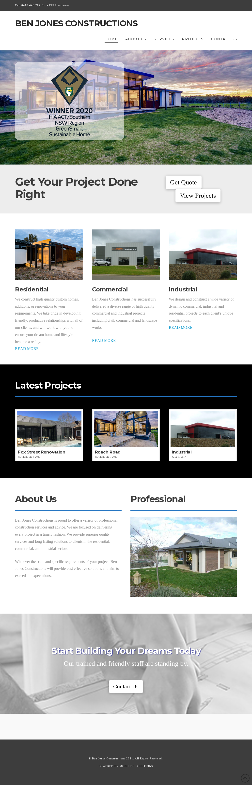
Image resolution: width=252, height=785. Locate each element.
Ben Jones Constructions (76, 23)
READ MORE (27, 349)
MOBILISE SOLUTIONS (136, 766)
